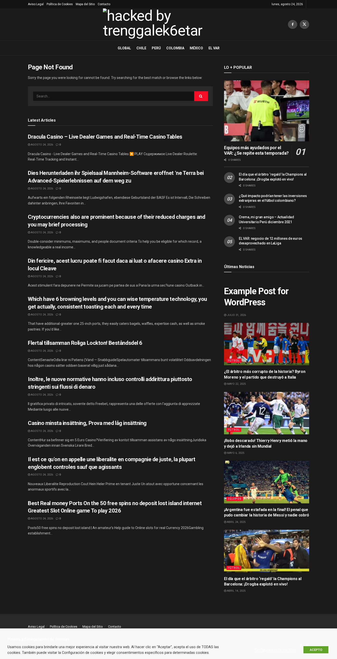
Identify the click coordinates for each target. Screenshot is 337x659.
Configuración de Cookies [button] (275, 649)
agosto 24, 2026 (41, 144)
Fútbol (234, 360)
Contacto (104, 4)
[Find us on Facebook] (292, 24)
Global (124, 48)
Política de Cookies (60, 4)
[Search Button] (201, 96)
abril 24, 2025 (235, 522)
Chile (141, 48)
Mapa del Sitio (85, 4)
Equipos (235, 498)
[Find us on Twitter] (304, 24)
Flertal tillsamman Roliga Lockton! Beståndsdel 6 (85, 343)
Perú (156, 48)
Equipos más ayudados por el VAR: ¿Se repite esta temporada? (256, 150)
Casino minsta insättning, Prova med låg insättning (87, 423)
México (196, 48)
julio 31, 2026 (236, 315)
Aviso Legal (36, 4)
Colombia (175, 48)
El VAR (214, 48)
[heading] (168, 639)
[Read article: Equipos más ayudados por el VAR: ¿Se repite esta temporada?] (266, 110)
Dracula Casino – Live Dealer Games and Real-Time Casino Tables (105, 137)
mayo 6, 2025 (235, 453)
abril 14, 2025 (235, 590)
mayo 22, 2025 (236, 383)
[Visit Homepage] (158, 24)
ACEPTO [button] (316, 650)
